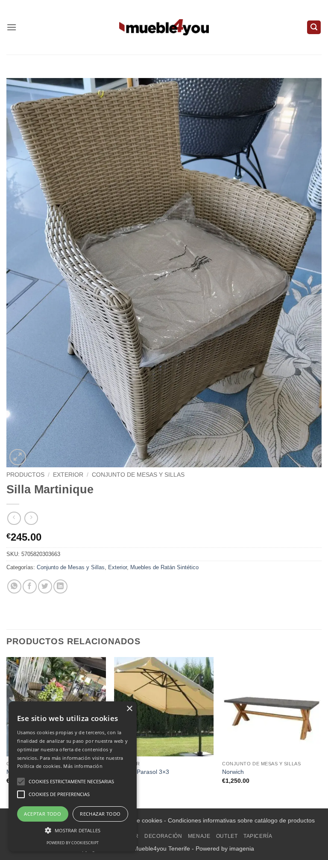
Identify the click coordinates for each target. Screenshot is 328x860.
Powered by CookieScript (73, 843)
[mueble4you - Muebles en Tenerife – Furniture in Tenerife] (164, 27)
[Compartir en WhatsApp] (14, 586)
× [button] (129, 709)
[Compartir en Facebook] (30, 586)
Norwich (233, 771)
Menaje (199, 836)
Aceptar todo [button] (42, 814)
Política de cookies (137, 820)
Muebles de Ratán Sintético (164, 567)
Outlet (227, 836)
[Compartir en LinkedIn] (60, 586)
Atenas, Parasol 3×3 (141, 771)
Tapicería (257, 836)
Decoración (163, 836)
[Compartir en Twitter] (45, 586)
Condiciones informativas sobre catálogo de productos (241, 820)
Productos (25, 475)
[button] (11, 27)
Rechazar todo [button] (100, 814)
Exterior (68, 475)
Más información (82, 766)
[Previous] (6, 732)
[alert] (73, 776)
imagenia (241, 848)
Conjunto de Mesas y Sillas (138, 475)
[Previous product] (31, 518)
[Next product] (13, 518)
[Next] (321, 732)
